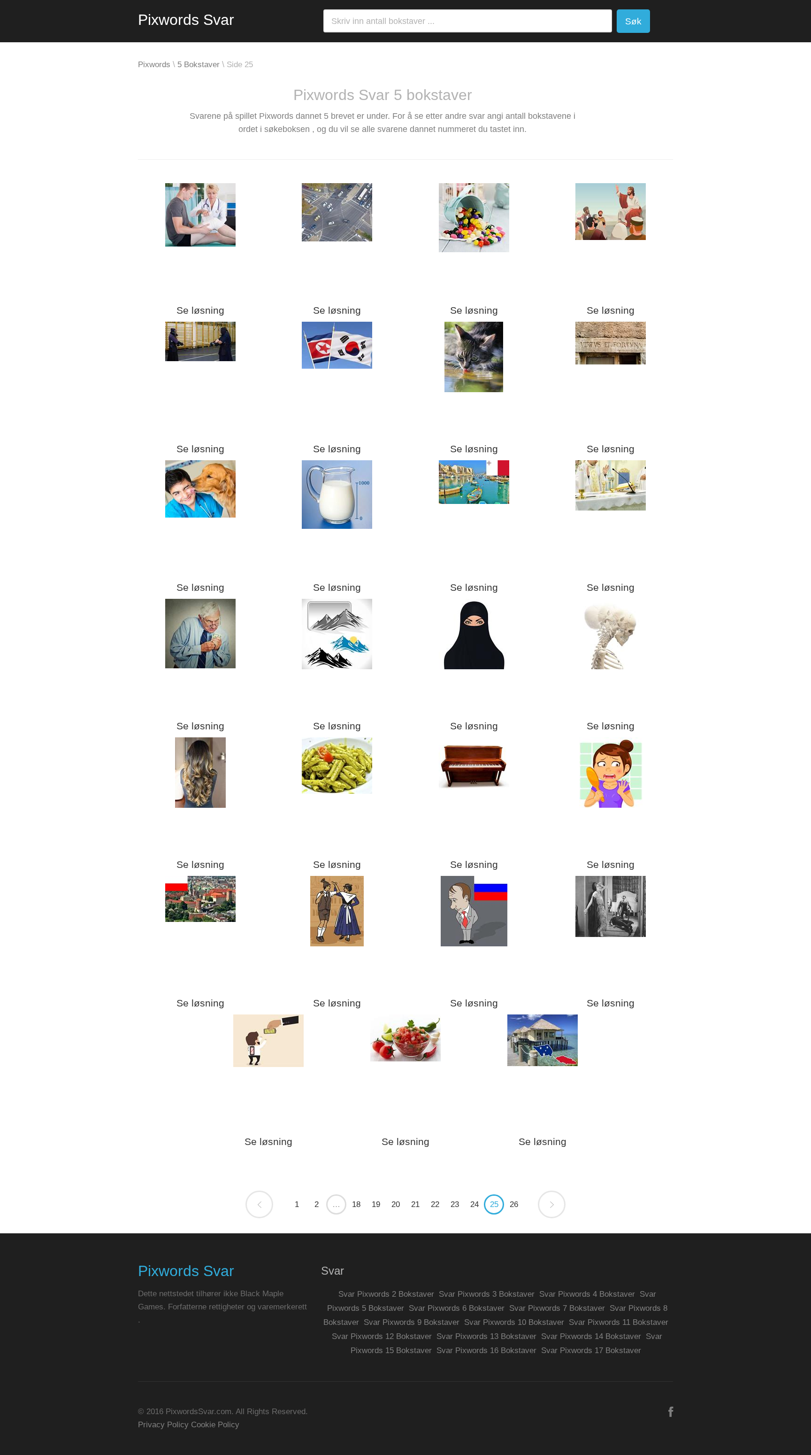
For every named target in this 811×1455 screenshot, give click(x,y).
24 (474, 1204)
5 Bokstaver (198, 64)
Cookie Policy (215, 1424)
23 (455, 1204)
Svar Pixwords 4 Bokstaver (587, 1294)
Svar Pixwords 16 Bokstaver (486, 1350)
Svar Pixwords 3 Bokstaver (487, 1294)
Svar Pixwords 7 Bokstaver (557, 1308)
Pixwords (154, 64)
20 (395, 1204)
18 (356, 1204)
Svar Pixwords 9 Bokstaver (411, 1322)
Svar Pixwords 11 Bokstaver (618, 1322)
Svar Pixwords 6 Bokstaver (457, 1308)
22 (435, 1204)
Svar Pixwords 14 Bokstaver (591, 1336)
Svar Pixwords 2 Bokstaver (386, 1294)
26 (514, 1204)
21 (415, 1204)
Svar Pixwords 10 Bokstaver (514, 1322)
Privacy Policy (163, 1424)
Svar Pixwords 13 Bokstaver (486, 1336)
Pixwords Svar (186, 19)
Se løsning (200, 310)
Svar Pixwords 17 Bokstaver (591, 1350)
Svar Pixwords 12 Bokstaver (382, 1336)
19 (376, 1204)
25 (494, 1204)
